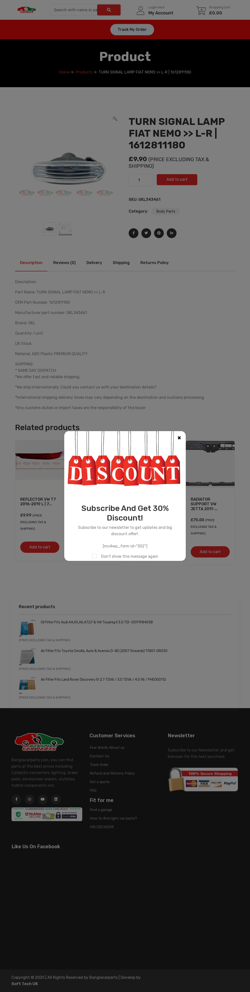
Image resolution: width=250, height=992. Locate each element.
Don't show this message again (129, 556)
